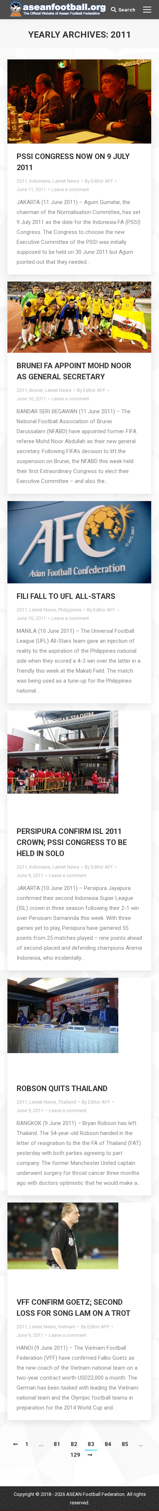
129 (75, 1455)
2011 (22, 181)
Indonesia (39, 181)
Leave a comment (70, 189)
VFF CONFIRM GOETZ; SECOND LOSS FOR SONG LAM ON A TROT (74, 1308)
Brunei (36, 390)
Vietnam (66, 1326)
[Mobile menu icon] (147, 9)
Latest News (66, 181)
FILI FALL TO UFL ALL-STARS (66, 596)
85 (125, 1444)
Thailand (67, 1102)
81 (57, 1444)
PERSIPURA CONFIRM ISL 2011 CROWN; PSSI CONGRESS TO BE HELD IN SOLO (72, 842)
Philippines (69, 610)
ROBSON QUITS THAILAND (62, 1088)
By (99, 181)
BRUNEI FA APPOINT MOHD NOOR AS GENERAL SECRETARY (74, 371)
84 (108, 1444)
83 (91, 1444)
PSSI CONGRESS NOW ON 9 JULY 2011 (73, 162)
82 (74, 1444)
